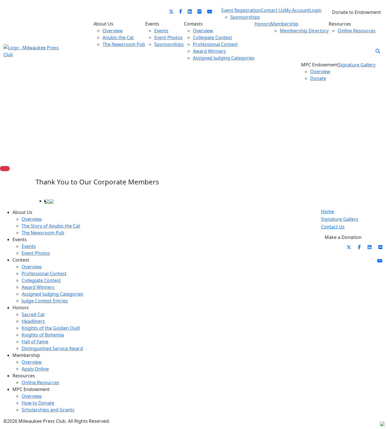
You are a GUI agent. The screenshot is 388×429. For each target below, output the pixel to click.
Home (327, 211)
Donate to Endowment (356, 12)
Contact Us (333, 227)
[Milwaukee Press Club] (32, 50)
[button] (378, 51)
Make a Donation (343, 237)
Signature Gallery (339, 219)
